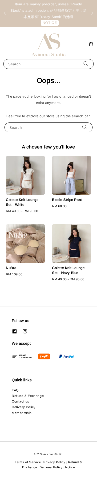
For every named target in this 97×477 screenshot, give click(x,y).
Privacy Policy (54, 462)
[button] (6, 44)
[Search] (85, 63)
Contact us (20, 401)
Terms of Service (28, 462)
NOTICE (50, 23)
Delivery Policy (24, 407)
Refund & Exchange (28, 396)
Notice (70, 467)
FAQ (15, 390)
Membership (22, 413)
